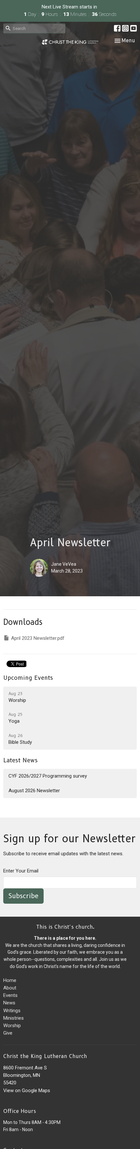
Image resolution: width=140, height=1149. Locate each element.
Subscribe (23, 896)
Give (7, 1033)
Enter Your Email (20, 871)
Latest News (20, 760)
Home (9, 980)
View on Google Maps (26, 1090)
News (9, 1003)
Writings (12, 1010)
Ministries (13, 1018)
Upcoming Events (28, 677)
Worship (12, 1025)
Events (10, 995)
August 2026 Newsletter (34, 791)
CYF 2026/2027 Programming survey (47, 776)
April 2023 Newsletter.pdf (37, 638)
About (9, 988)
